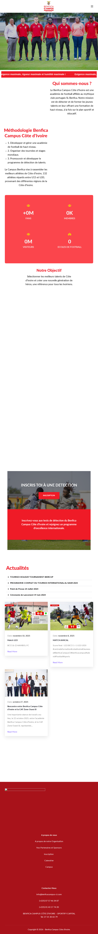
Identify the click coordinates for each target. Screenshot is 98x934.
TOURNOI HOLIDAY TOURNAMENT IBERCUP (31, 577)
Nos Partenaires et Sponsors (49, 848)
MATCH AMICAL (60, 640)
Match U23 (12, 640)
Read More (12, 652)
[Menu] (92, 6)
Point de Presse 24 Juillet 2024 (24, 589)
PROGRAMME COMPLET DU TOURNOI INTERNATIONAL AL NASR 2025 (44, 583)
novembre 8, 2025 (66, 636)
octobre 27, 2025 (20, 702)
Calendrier (49, 861)
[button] (49, 577)
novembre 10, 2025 (21, 636)
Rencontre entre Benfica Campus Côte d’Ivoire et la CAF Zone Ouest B (25, 707)
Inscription (49, 854)
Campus (49, 867)
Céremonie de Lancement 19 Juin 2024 (28, 595)
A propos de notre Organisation (49, 841)
